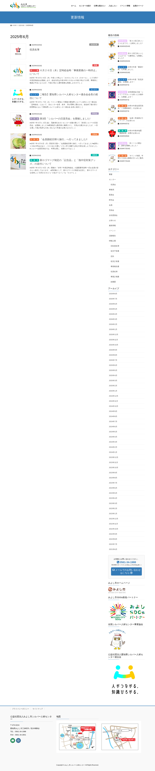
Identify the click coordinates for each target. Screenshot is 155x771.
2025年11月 (113, 340)
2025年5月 (113, 370)
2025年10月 (113, 345)
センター (94, 89)
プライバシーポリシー (20, 709)
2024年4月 (113, 437)
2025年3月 (113, 380)
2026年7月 (113, 299)
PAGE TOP (149, 746)
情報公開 (112, 241)
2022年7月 (113, 544)
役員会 (113, 185)
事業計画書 (115, 277)
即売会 (94, 113)
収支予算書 (115, 251)
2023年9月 (113, 473)
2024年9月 (113, 411)
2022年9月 (113, 534)
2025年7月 (113, 360)
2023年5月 (113, 493)
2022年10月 (113, 529)
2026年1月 (113, 329)
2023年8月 (113, 478)
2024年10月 (113, 406)
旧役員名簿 (115, 246)
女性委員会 (113, 215)
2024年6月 (113, 427)
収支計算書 (115, 261)
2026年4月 (113, 314)
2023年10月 (113, 467)
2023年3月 (113, 503)
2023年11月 (113, 462)
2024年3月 (113, 442)
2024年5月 (113, 432)
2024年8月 (113, 416)
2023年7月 (113, 483)
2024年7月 (113, 421)
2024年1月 (113, 452)
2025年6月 (113, 365)
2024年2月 (113, 447)
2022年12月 (113, 519)
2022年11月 (113, 524)
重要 (95, 65)
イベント (112, 231)
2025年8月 (113, 355)
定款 (112, 256)
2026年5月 (113, 309)
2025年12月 (113, 334)
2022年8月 (113, 539)
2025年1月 (113, 391)
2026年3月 (113, 319)
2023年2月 (113, 508)
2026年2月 (113, 324)
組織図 (113, 282)
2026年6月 (113, 304)
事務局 (94, 155)
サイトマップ (38, 709)
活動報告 (112, 236)
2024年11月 (113, 401)
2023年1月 (113, 514)
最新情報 (112, 225)
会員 (110, 205)
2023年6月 (113, 488)
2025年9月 (113, 350)
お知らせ (112, 220)
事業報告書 (115, 266)
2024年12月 (113, 396)
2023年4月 (113, 498)
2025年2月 (113, 386)
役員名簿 (94, 44)
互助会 (94, 134)
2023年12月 (113, 457)
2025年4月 (113, 375)
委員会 (111, 195)
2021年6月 (113, 549)
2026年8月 (113, 294)
